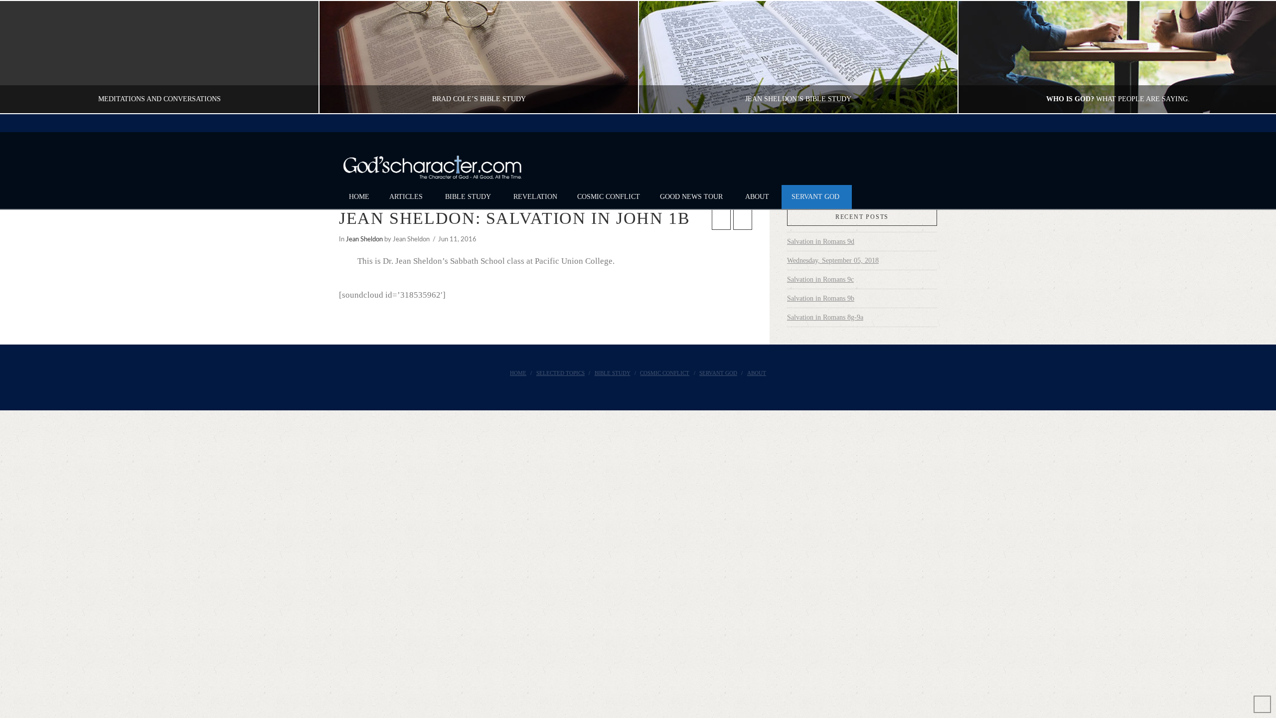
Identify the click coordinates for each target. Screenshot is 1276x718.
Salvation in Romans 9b (820, 298)
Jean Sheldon (364, 239)
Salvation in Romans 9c (820, 279)
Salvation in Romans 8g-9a (825, 317)
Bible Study (613, 373)
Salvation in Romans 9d (820, 241)
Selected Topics (560, 373)
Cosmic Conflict (664, 373)
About (756, 373)
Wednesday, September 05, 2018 (833, 260)
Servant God (718, 373)
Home (518, 373)
